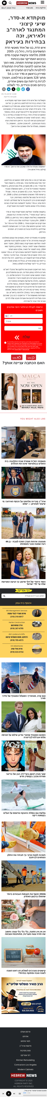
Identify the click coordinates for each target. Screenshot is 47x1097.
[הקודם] (3, 1093)
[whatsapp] (18, 89)
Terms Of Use (26, 349)
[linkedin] (9, 89)
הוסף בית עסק (23, 603)
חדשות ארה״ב (25, 1046)
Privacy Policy (18, 349)
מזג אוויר (29, 8)
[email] (4, 89)
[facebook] (28, 89)
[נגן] (8, 1093)
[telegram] (23, 89)
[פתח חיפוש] (10, 2)
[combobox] (23, 596)
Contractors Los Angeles (25, 1064)
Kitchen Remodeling (25, 1060)
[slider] (35, 1095)
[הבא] (14, 1093)
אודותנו (25, 1036)
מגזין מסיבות (25, 1050)
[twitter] (13, 89)
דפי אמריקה (25, 1055)
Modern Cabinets (25, 1069)
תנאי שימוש (25, 1041)
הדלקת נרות (41, 8)
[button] (6, 316)
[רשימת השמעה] (19, 1093)
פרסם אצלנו (25, 1031)
